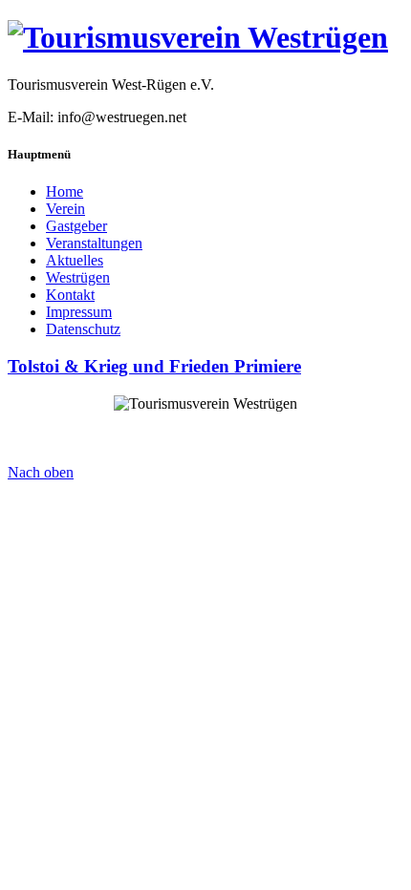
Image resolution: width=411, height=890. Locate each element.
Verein (65, 209)
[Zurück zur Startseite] (198, 37)
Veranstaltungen (94, 243)
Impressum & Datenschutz (206, 455)
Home (64, 191)
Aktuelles (74, 260)
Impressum (79, 312)
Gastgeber (76, 226)
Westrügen (78, 277)
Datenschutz (83, 329)
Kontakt (70, 294)
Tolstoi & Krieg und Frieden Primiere (154, 366)
